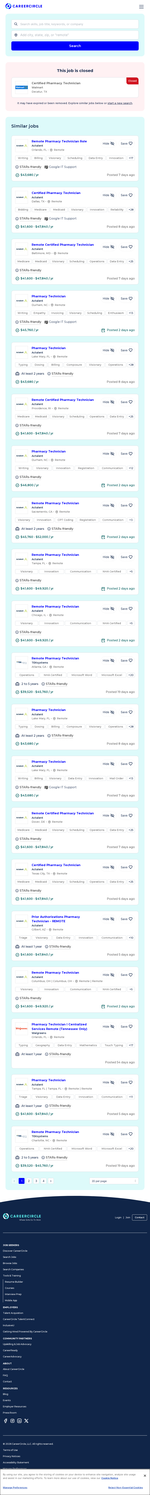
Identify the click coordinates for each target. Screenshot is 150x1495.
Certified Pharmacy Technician (56, 193)
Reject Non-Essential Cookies (125, 1487)
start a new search (120, 103)
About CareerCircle (13, 1369)
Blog (5, 1394)
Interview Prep (13, 1294)
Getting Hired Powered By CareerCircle (25, 1331)
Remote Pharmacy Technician (55, 503)
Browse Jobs (10, 1263)
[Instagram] (12, 1421)
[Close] (145, 1475)
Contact (139, 1217)
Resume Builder (14, 1281)
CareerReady (10, 1350)
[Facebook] (5, 1421)
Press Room (10, 1412)
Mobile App (11, 1300)
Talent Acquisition (13, 1313)
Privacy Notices (11, 1456)
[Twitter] (26, 1421)
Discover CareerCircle (15, 1250)
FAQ (5, 1375)
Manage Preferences (15, 1468)
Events (7, 1400)
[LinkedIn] (19, 1421)
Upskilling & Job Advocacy (17, 1344)
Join (128, 1217)
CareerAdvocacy (12, 1356)
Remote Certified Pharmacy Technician (63, 244)
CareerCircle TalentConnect (19, 1319)
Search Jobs (9, 1257)
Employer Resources (14, 1406)
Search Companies (13, 1269)
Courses (9, 1288)
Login (118, 1217)
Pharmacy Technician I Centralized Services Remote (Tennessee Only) (59, 1027)
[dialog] (75, 1482)
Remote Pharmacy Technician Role (59, 141)
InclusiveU (8, 1325)
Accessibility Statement (16, 1462)
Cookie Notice (109, 1478)
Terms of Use (10, 1450)
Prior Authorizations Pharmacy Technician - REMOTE (56, 919)
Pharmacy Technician (49, 296)
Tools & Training (12, 1275)
